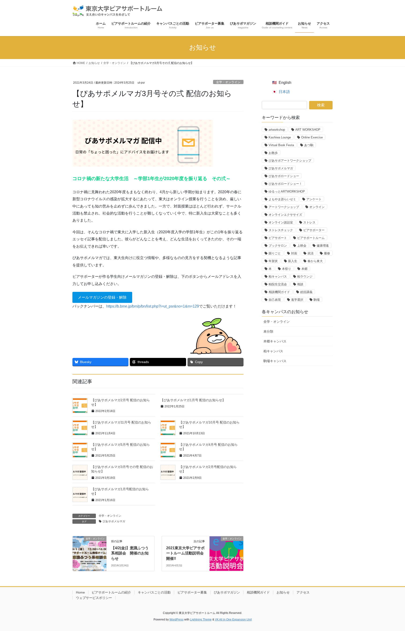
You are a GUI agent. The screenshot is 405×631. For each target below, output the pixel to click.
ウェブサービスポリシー (94, 598)
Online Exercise (312, 137)
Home (80, 592)
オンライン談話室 (281, 222)
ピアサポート (278, 238)
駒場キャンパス (274, 361)
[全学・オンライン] (89, 548)
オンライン (317, 207)
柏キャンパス (278, 276)
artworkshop (277, 129)
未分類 (268, 331)
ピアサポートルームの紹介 (111, 592)
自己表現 (275, 299)
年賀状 (273, 261)
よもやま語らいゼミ (282, 199)
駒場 (317, 299)
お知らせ (283, 592)
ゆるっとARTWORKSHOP (287, 191)
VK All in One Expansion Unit (233, 619)
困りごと (275, 253)
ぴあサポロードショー (284, 176)
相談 (300, 284)
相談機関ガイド (279, 292)
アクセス (303, 592)
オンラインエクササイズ (285, 214)
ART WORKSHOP (307, 129)
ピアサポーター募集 (192, 592)
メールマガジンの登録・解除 (102, 297)
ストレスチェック (281, 230)
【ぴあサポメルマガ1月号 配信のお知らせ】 (192, 400)
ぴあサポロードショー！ (285, 184)
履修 (327, 253)
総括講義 (306, 292)
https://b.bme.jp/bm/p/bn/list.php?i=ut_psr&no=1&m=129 (152, 306)
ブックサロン (278, 245)
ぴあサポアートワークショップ (290, 160)
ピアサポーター (314, 230)
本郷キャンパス (274, 341)
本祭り (286, 269)
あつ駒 (308, 145)
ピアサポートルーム (311, 238)
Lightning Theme (201, 619)
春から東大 (315, 261)
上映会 (301, 245)
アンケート (314, 199)
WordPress (176, 619)
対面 (294, 253)
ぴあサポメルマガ (114, 521)
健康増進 (323, 245)
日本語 (284, 92)
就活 (311, 253)
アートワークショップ (284, 207)
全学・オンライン (228, 82)
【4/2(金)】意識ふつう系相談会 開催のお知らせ (130, 553)
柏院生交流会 (278, 284)
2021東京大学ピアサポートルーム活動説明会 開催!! (185, 553)
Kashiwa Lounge (280, 137)
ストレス (309, 222)
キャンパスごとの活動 (154, 592)
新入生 (292, 261)
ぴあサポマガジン (227, 592)
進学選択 (297, 299)
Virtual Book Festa (281, 145)
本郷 (304, 269)
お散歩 (273, 153)
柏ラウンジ (304, 276)
